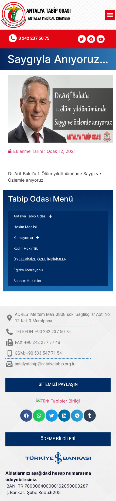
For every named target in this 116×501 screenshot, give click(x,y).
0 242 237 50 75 (33, 38)
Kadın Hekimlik (25, 248)
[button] (110, 15)
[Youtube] (101, 39)
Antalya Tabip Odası (29, 216)
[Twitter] (82, 39)
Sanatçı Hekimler (27, 280)
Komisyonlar (23, 237)
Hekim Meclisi (25, 227)
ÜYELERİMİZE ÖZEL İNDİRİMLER (39, 259)
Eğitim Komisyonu (28, 270)
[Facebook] (91, 39)
